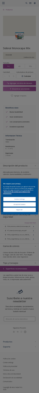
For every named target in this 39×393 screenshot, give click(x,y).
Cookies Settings (19, 199)
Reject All (19, 210)
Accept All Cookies (19, 204)
